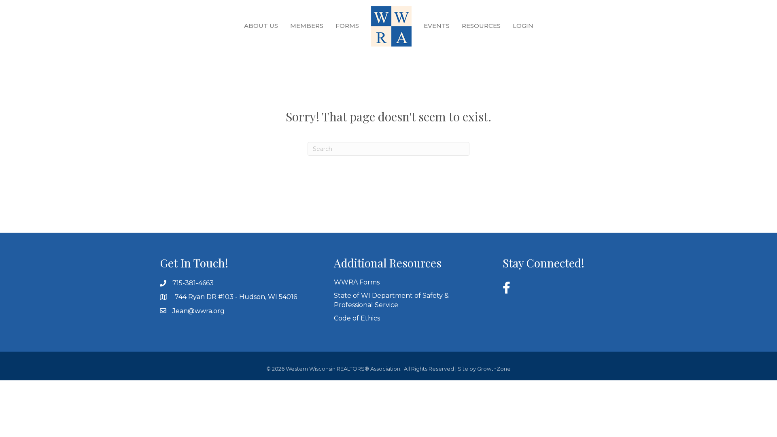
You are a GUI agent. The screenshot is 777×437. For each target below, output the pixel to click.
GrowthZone (494, 368)
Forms (347, 26)
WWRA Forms (357, 282)
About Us (261, 26)
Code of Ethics (357, 318)
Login (523, 26)
